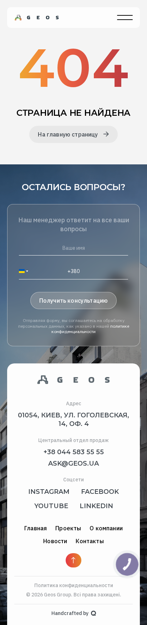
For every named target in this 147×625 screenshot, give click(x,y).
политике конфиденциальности (90, 328)
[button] (25, 271)
